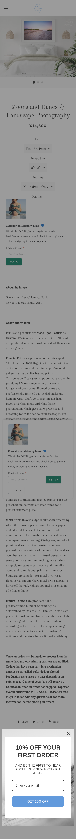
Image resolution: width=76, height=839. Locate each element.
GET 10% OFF (38, 801)
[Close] (69, 733)
